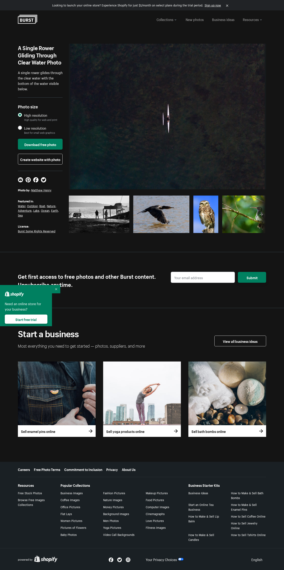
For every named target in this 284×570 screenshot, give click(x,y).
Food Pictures (155, 499)
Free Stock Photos (30, 493)
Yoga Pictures (112, 527)
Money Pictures (113, 506)
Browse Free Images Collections (31, 502)
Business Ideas (198, 493)
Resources (251, 19)
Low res (117, 228)
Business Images (72, 493)
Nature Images (112, 499)
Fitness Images (156, 527)
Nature (51, 205)
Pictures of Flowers (73, 527)
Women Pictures (71, 520)
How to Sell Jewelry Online (244, 525)
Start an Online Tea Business (201, 507)
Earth (54, 210)
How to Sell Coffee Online (248, 516)
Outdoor (32, 205)
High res (100, 228)
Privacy (112, 469)
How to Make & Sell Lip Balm (203, 518)
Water (21, 205)
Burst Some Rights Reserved (36, 231)
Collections (165, 19)
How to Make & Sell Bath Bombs (247, 495)
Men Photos (111, 520)
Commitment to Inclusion (83, 469)
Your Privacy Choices (161, 559)
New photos (195, 19)
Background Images (116, 513)
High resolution (35, 115)
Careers (24, 469)
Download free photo (40, 144)
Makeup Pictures (157, 493)
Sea (20, 215)
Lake (36, 210)
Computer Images (157, 506)
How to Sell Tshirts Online (248, 534)
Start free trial (26, 319)
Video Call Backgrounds (119, 534)
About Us (129, 469)
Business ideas (223, 19)
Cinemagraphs (155, 513)
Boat (42, 205)
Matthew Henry (41, 190)
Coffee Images (70, 499)
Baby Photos (69, 534)
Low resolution (35, 128)
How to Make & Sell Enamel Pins (244, 507)
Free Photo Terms (47, 469)
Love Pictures (155, 520)
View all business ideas (240, 341)
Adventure (25, 210)
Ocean (45, 210)
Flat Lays (66, 513)
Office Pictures (70, 506)
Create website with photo (40, 159)
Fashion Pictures (114, 493)
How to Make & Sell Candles (201, 537)
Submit (252, 277)
